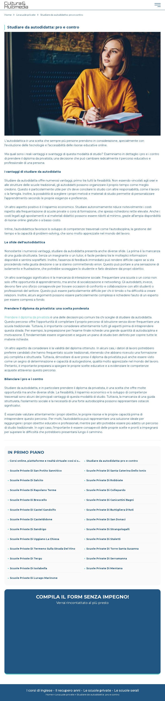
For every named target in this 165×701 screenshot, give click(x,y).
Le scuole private (97, 690)
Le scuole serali (126, 690)
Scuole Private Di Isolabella (28, 568)
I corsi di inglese (39, 690)
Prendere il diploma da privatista (27, 317)
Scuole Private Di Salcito (26, 480)
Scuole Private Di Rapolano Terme (33, 490)
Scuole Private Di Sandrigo (28, 529)
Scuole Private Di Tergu (26, 558)
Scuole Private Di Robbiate (104, 480)
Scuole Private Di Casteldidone (31, 519)
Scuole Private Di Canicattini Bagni (110, 499)
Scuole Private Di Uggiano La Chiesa (34, 539)
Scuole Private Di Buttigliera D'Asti (110, 509)
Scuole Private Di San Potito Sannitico (36, 470)
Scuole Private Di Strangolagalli (108, 529)
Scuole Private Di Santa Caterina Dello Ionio (116, 470)
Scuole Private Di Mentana (104, 568)
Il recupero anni (67, 690)
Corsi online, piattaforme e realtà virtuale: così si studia (45, 460)
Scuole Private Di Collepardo (106, 490)
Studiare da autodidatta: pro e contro (112, 460)
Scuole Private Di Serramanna (106, 558)
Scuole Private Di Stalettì (103, 539)
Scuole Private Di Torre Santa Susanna (112, 548)
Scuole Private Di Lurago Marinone (34, 577)
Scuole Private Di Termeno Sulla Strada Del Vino (42, 548)
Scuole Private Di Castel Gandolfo (33, 509)
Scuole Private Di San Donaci (106, 519)
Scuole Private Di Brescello (28, 499)
